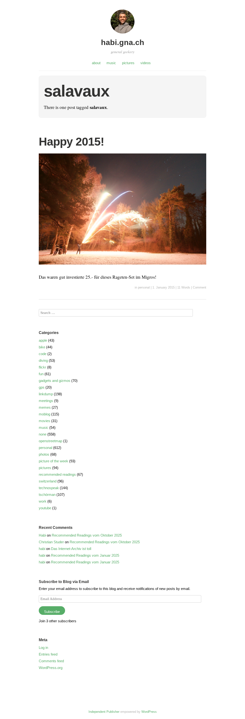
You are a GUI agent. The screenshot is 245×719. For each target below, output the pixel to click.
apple (43, 340)
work (42, 501)
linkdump (46, 394)
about (96, 63)
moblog (44, 414)
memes (45, 407)
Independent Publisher (104, 711)
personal (144, 287)
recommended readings (57, 474)
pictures (128, 63)
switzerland (47, 481)
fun (41, 374)
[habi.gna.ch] (122, 34)
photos (44, 454)
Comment (199, 287)
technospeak (49, 488)
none (42, 434)
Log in (43, 647)
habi (42, 549)
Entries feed (48, 654)
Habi (42, 535)
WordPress (149, 711)
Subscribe (52, 612)
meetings (46, 401)
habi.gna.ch (122, 42)
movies (44, 421)
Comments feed (51, 661)
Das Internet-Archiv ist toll (71, 549)
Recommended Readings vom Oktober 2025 (87, 535)
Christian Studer (51, 542)
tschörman (47, 495)
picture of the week (53, 461)
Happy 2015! (71, 141)
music (111, 63)
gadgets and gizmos (54, 381)
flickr (42, 367)
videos (145, 63)
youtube (45, 508)
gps (42, 387)
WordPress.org (50, 668)
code (42, 354)
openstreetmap (50, 441)
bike (42, 347)
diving (43, 360)
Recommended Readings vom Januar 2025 (85, 555)
